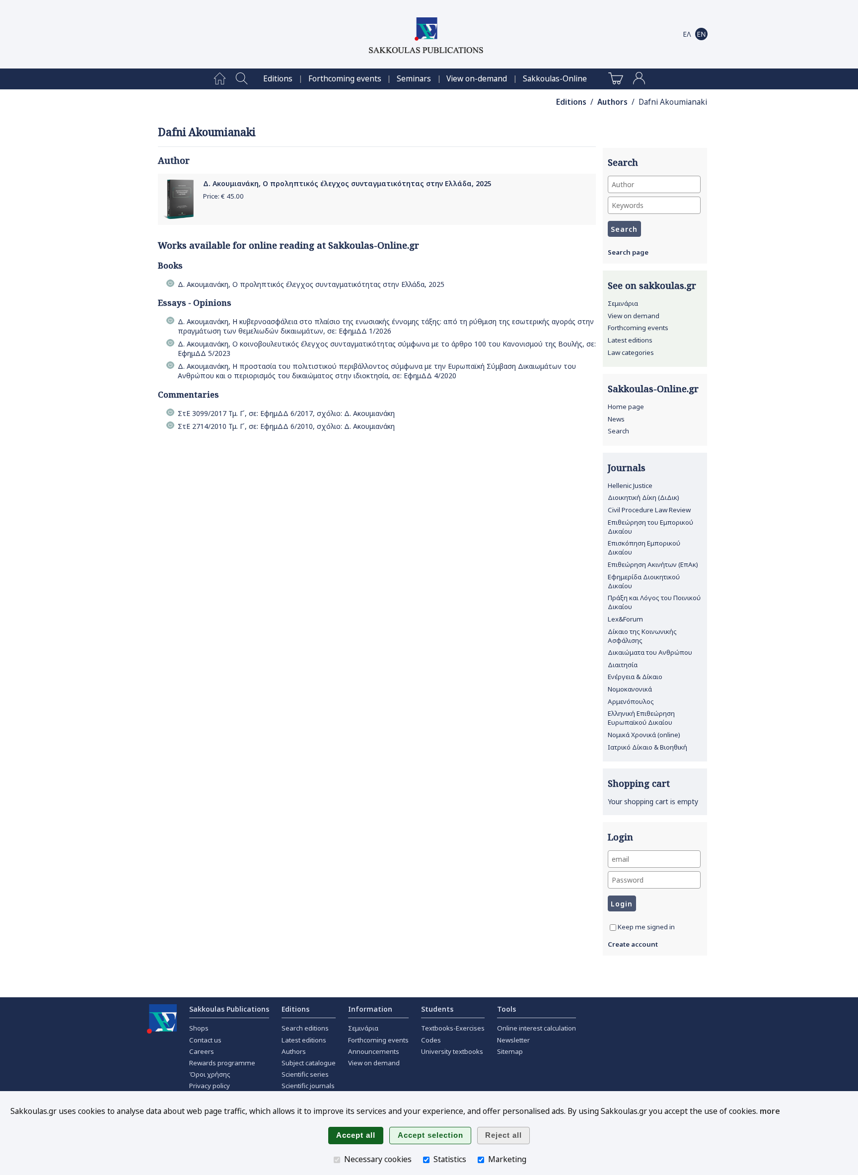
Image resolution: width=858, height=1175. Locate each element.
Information (370, 1009)
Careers (201, 1051)
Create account (633, 944)
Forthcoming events (344, 78)
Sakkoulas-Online (555, 78)
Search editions (305, 1028)
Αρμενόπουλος (631, 701)
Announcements (373, 1051)
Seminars (414, 78)
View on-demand (476, 78)
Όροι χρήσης (209, 1074)
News (616, 419)
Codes (431, 1040)
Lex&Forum (625, 619)
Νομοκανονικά (630, 689)
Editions (277, 78)
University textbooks (452, 1051)
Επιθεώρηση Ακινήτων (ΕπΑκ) (653, 564)
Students (437, 1009)
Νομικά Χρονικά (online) (644, 734)
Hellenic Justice (630, 485)
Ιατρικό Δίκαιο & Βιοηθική (647, 747)
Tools (506, 1009)
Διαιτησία (623, 664)
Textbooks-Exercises (453, 1028)
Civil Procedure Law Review (649, 509)
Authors (612, 102)
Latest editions (630, 340)
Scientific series (305, 1074)
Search (618, 430)
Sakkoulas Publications (229, 1009)
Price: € (223, 196)
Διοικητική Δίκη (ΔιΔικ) (643, 497)
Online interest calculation (536, 1028)
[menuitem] (220, 78)
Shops (199, 1028)
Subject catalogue (309, 1062)
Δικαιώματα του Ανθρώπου (650, 652)
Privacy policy (209, 1085)
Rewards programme (222, 1062)
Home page (626, 406)
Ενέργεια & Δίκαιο (635, 676)
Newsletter (513, 1040)
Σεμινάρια (623, 303)
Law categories (631, 352)
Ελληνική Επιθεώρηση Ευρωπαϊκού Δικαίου (641, 718)
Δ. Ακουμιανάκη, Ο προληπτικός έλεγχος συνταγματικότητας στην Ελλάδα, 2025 (347, 183)
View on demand (633, 315)
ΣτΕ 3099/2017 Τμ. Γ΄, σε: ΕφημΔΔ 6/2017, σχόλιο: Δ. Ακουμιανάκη (286, 413)
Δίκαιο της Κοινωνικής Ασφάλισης (642, 636)
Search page (628, 252)
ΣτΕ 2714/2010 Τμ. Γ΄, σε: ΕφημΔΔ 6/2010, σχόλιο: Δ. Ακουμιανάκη (286, 426)
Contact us (205, 1040)
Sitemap (510, 1051)
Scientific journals (308, 1085)
